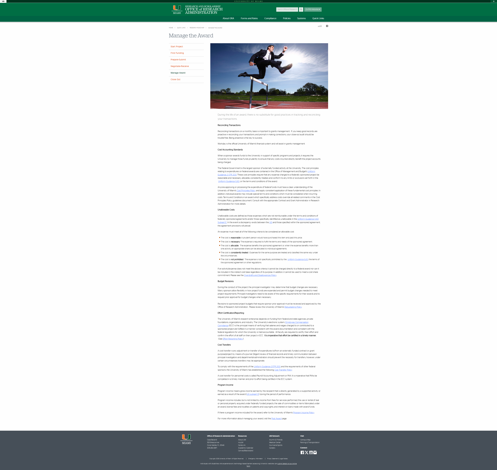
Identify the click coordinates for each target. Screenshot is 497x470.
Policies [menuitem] (287, 18)
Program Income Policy (303, 413)
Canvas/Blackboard (245, 451)
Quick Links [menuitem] (318, 18)
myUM (240, 442)
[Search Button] (301, 9)
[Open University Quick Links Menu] (494, 1)
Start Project (177, 47)
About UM (242, 440)
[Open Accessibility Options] (3, 1)
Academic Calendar (245, 448)
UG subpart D (253, 394)
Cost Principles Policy (246, 190)
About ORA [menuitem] (228, 18)
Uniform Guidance (296, 259)
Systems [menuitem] (301, 18)
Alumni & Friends (275, 440)
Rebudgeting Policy (293, 307)
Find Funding (177, 53)
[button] (491, 462)
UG (270, 222)
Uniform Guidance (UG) (228, 181)
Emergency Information (255, 458)
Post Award (276, 418)
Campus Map (305, 440)
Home (171, 27)
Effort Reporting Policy (233, 339)
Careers (272, 448)
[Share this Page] (326, 26)
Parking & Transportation (310, 442)
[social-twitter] (307, 452)
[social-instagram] (315, 452)
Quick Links (181, 27)
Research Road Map (197, 27)
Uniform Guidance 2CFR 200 (267, 366)
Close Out (175, 79)
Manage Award (178, 73)
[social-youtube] (311, 452)
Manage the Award (215, 28)
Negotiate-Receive (180, 66)
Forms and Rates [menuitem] (249, 18)
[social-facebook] (302, 452)
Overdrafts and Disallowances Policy (260, 275)
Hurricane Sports (275, 445)
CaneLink (242, 445)
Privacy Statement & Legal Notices (277, 458)
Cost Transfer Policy (283, 370)
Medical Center (275, 442)
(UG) (306, 259)
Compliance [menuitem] (270, 18)
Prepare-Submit (178, 60)
